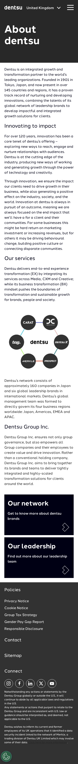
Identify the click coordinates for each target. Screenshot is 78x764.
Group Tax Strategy (20, 615)
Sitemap (13, 656)
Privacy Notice (16, 601)
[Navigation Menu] (70, 7)
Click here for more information (47, 742)
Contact (12, 640)
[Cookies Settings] (6, 756)
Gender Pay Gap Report (24, 622)
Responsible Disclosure (23, 629)
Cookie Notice (16, 608)
